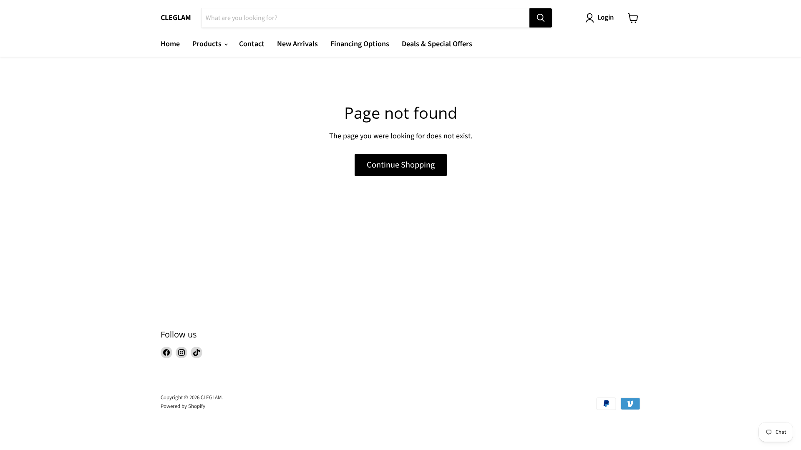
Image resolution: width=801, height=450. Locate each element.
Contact (251, 44)
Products (207, 44)
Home (170, 44)
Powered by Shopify (183, 406)
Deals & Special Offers (437, 44)
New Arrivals (297, 44)
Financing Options (359, 44)
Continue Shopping (401, 165)
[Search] (540, 18)
